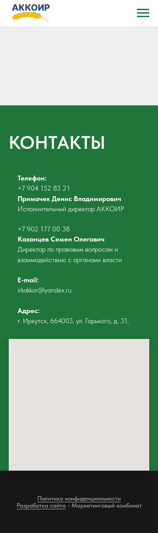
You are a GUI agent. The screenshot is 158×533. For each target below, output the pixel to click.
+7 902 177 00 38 (44, 229)
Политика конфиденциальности (79, 498)
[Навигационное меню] (143, 13)
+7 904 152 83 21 (44, 188)
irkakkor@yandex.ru (45, 290)
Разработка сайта (41, 505)
